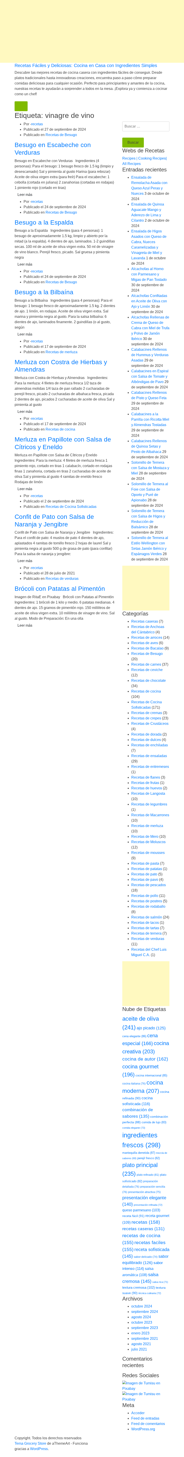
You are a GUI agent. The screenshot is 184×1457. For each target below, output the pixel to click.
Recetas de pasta (145, 863)
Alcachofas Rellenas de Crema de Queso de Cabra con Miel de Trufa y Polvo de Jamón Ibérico (150, 328)
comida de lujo (154, 1122)
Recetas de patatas (146, 869)
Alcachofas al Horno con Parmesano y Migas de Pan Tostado (149, 274)
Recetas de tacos (145, 922)
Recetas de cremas (146, 713)
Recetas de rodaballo (148, 906)
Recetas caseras (144, 621)
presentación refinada (148, 1205)
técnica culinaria (149, 1293)
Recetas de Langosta (148, 793)
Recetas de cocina (60, 429)
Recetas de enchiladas (149, 745)
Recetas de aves (144, 643)
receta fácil (133, 1216)
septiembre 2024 (144, 1312)
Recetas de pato (144, 874)
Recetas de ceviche (147, 670)
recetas (37, 124)
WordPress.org (143, 1429)
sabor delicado (146, 1257)
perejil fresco (148, 1158)
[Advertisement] (92, 31)
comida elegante (133, 1127)
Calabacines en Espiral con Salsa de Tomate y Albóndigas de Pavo (150, 376)
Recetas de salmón (146, 917)
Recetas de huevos (146, 788)
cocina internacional (151, 1075)
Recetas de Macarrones (150, 815)
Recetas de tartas (145, 928)
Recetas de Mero (144, 836)
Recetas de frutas (145, 783)
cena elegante (134, 1036)
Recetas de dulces (146, 740)
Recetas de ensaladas (149, 756)
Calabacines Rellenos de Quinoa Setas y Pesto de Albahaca (149, 446)
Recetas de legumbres (149, 804)
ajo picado (151, 1028)
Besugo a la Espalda (44, 222)
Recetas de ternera (146, 933)
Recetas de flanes (145, 777)
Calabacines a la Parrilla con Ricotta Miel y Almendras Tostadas (150, 419)
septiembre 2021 (144, 1338)
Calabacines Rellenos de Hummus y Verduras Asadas (150, 355)
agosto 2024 (141, 1317)
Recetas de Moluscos (148, 842)
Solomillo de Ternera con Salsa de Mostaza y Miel (150, 468)
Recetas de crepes (146, 718)
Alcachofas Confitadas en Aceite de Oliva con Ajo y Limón (149, 301)
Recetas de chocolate (148, 680)
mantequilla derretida (138, 1152)
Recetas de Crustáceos (150, 723)
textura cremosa (138, 1287)
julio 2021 (139, 1349)
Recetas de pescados (148, 885)
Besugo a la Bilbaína (44, 292)
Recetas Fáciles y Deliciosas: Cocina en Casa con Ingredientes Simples (86, 65)
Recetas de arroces (146, 637)
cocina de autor (145, 1059)
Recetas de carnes (146, 664)
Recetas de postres (146, 901)
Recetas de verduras (62, 578)
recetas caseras (143, 1228)
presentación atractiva (144, 1192)
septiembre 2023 (144, 1328)
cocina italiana (134, 1083)
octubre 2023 (141, 1322)
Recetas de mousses (148, 853)
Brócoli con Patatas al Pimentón (60, 588)
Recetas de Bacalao (147, 648)
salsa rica (160, 1282)
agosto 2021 (141, 1344)
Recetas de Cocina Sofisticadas (71, 507)
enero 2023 (140, 1333)
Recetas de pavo (144, 879)
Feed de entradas (145, 1418)
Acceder (138, 1413)
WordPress (39, 1449)
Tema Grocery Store (30, 1443)
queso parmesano (141, 1210)
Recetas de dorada (146, 734)
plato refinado (148, 1174)
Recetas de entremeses (150, 767)
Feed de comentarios (148, 1424)
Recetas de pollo (144, 896)
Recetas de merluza (61, 352)
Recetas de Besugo (61, 135)
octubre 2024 (141, 1306)
